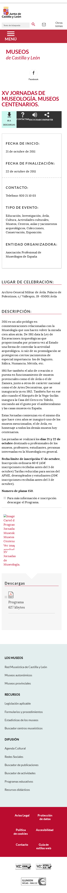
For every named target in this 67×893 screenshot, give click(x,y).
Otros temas (59, 24)
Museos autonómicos (18, 675)
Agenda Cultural (15, 748)
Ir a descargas (9, 123)
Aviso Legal (22, 815)
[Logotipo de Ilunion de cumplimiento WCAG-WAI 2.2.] (33, 884)
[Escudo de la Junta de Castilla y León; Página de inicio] (11, 17)
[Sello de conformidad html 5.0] (44, 868)
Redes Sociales (14, 756)
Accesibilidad (44, 830)
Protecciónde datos (45, 817)
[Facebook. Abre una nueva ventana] (33, 73)
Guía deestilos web (43, 846)
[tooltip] (44, 24)
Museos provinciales (18, 683)
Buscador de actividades (20, 773)
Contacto (22, 844)
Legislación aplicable (18, 703)
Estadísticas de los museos (21, 720)
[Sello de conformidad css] (23, 868)
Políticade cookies (21, 831)
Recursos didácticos (17, 789)
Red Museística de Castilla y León (26, 667)
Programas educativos (19, 781)
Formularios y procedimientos (24, 712)
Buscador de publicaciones (22, 765)
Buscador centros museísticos (24, 728)
